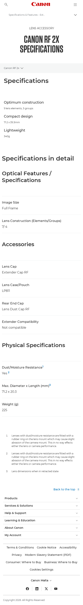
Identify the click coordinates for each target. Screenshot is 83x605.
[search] (6, 5)
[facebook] (27, 588)
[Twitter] (46, 588)
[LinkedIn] (36, 588)
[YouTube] (55, 588)
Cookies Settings (41, 569)
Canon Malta (40, 580)
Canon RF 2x (11, 68)
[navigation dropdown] (75, 5)
